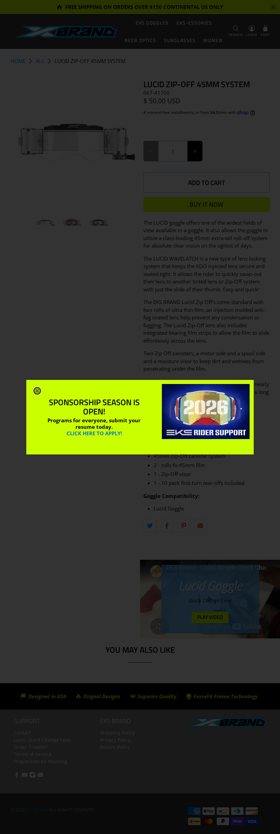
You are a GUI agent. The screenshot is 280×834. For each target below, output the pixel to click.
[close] (37, 390)
